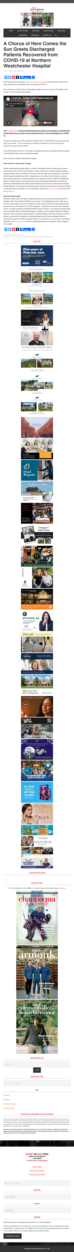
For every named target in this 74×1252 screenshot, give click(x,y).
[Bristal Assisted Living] (37, 673)
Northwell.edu (19, 221)
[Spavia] (37, 716)
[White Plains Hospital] (37, 266)
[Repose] (37, 437)
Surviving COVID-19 (18, 235)
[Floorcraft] (37, 652)
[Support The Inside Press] (37, 1164)
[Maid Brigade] (37, 480)
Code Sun (15, 236)
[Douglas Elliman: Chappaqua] (37, 695)
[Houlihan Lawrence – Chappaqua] (37, 373)
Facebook (11, 191)
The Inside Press (37, 17)
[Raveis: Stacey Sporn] (37, 330)
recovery (50, 236)
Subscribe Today (12, 1236)
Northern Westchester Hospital (36, 82)
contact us (62, 888)
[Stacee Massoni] (37, 502)
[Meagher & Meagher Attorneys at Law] (37, 523)
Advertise (6, 1095)
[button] (56, 35)
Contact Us (7, 1099)
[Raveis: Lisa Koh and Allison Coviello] (37, 545)
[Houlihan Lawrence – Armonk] (37, 394)
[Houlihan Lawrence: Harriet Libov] (37, 630)
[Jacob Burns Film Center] (37, 609)
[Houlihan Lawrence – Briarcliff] (37, 416)
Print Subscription (9, 1108)
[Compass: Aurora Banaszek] (37, 587)
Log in (48, 1248)
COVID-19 (21, 236)
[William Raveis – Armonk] (37, 287)
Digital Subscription (9, 1104)
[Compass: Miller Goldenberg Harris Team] (37, 459)
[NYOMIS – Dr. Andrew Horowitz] (37, 351)
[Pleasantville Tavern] (37, 566)
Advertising (37, 1166)
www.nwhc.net (53, 188)
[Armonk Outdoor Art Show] (37, 738)
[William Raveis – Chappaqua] (37, 308)
